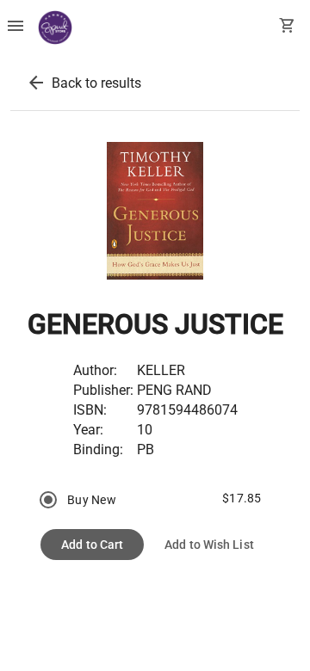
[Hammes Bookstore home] (55, 27)
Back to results (96, 83)
